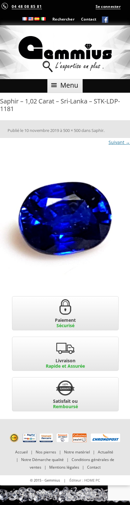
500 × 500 (71, 130)
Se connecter (108, 6)
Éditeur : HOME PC (84, 480)
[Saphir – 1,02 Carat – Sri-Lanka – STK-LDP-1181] (65, 221)
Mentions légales (64, 467)
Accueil (21, 452)
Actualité (105, 452)
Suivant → (119, 142)
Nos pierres (46, 452)
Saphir (97, 130)
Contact (88, 19)
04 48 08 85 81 (27, 6)
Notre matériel (77, 452)
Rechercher (63, 19)
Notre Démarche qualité (42, 459)
